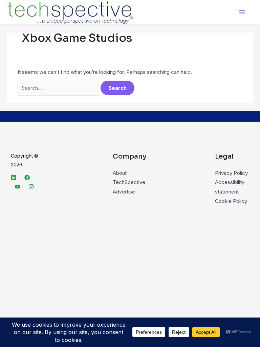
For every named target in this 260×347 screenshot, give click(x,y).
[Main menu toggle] (242, 12)
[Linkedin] (13, 177)
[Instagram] (31, 186)
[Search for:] (59, 88)
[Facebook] (27, 177)
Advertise (124, 191)
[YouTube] (17, 186)
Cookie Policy (231, 201)
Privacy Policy (231, 173)
